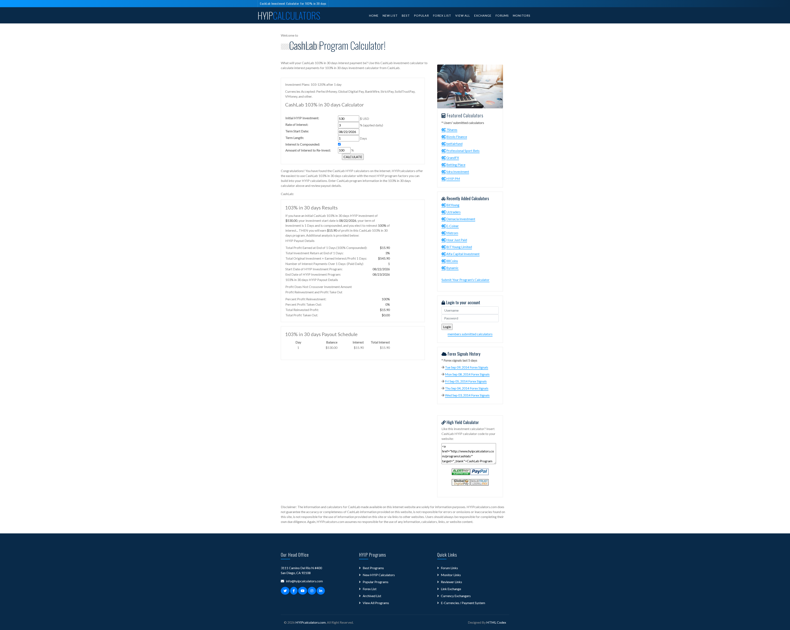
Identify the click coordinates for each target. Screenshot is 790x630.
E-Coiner (452, 226)
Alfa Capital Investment (463, 254)
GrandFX (452, 158)
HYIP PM (453, 178)
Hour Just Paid (456, 240)
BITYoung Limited (459, 247)
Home (374, 15)
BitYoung (452, 205)
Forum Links (449, 568)
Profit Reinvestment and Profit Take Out (313, 292)
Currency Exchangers (456, 596)
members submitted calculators (470, 334)
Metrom (452, 233)
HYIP (289, 15)
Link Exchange (451, 589)
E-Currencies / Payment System (463, 603)
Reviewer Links (451, 582)
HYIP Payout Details (300, 241)
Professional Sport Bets (463, 151)
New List (390, 15)
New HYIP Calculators (379, 575)
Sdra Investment (457, 171)
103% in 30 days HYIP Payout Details (311, 280)
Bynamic (452, 268)
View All (462, 15)
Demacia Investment (460, 219)
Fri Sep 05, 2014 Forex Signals (466, 381)
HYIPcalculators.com (310, 622)
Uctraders (453, 212)
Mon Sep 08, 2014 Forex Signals (467, 374)
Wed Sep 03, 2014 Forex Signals (467, 395)
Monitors (521, 15)
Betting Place (455, 164)
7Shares (451, 130)
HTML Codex (496, 622)
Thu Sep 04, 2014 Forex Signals (466, 388)
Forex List (442, 15)
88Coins (452, 261)
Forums (502, 15)
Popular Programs (375, 582)
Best (406, 15)
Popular (421, 15)
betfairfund (454, 144)
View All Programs (376, 603)
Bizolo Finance (456, 137)
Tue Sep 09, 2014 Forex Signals (466, 367)
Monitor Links (451, 575)
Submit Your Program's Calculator (465, 280)
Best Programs (373, 568)
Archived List (372, 596)
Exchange (482, 15)
